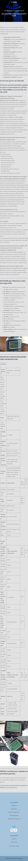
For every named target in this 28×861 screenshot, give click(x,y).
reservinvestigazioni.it (14, 812)
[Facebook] (15, 830)
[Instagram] (12, 830)
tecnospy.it (14, 805)
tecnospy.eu (14, 809)
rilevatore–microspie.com (14, 818)
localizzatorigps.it (14, 815)
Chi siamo (14, 838)
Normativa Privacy (14, 846)
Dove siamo (14, 842)
